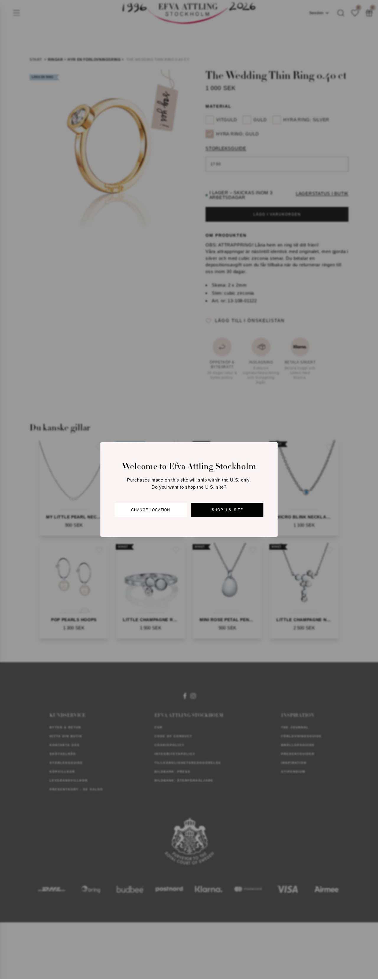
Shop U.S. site (227, 510)
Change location (150, 510)
